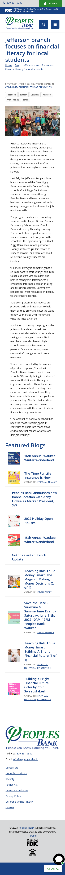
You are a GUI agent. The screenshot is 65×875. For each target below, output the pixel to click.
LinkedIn (35, 94)
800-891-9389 (14, 2)
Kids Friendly (44, 592)
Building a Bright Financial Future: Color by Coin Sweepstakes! (37, 685)
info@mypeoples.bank (25, 759)
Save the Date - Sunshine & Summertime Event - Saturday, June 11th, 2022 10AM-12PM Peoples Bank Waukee (40, 615)
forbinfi (33, 835)
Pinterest (47, 94)
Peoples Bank (21, 23)
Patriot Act (12, 784)
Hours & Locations (16, 773)
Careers (10, 807)
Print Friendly (13, 99)
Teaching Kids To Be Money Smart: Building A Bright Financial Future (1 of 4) (40, 651)
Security (10, 779)
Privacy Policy (13, 796)
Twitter (23, 94)
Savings (47, 87)
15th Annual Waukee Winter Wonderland (40, 540)
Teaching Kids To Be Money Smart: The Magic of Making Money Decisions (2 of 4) (39, 579)
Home (8, 65)
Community (11, 87)
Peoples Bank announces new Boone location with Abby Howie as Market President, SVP (34, 499)
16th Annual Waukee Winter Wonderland (40, 458)
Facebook (11, 94)
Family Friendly (45, 632)
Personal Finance (47, 482)
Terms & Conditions (17, 790)
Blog (17, 65)
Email (25, 99)
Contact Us (12, 767)
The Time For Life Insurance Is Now (37, 475)
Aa (48, 868)
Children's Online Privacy (19, 801)
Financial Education (30, 87)
